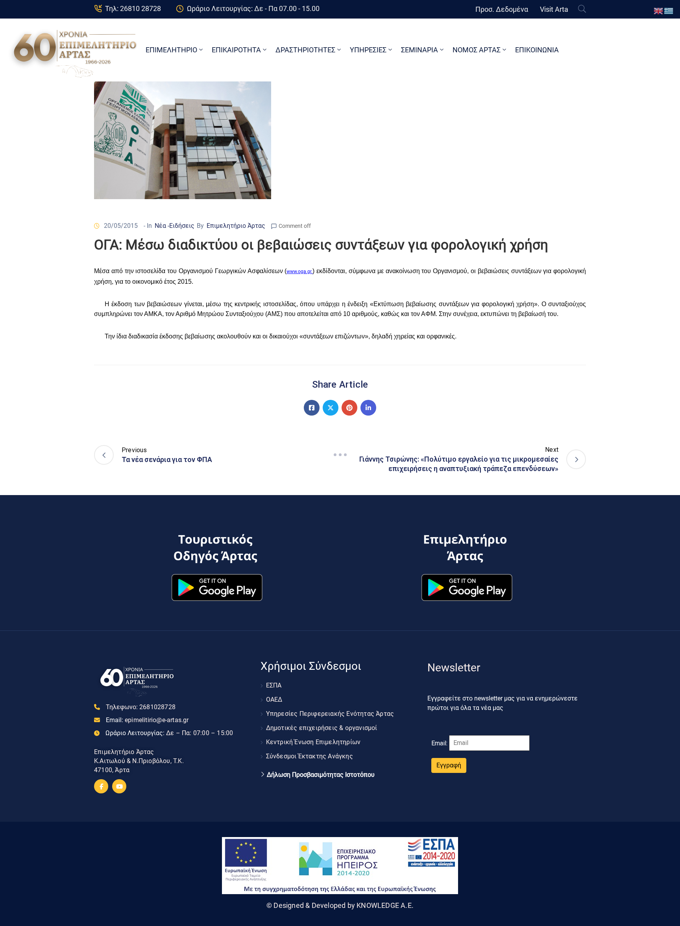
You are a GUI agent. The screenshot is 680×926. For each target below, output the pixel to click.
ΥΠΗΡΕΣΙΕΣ (368, 50)
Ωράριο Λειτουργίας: (169, 733)
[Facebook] (312, 408)
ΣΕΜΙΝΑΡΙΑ (419, 50)
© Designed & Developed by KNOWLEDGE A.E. (340, 905)
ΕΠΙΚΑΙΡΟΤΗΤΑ (236, 50)
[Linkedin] (368, 408)
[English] (659, 10)
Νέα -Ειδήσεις (174, 225)
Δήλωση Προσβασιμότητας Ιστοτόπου (321, 775)
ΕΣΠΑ (274, 685)
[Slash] (340, 455)
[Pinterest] (349, 408)
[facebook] (101, 786)
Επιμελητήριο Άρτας (236, 225)
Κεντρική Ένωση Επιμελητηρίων (313, 742)
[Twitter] (330, 408)
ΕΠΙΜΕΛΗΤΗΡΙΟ (171, 50)
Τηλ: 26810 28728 (133, 8)
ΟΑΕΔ (274, 699)
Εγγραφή (448, 765)
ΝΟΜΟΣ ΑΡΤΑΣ (477, 50)
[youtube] (119, 786)
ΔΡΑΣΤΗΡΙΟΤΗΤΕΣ (305, 50)
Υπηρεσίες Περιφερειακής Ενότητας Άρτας (330, 713)
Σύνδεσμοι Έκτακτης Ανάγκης (309, 756)
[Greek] (669, 10)
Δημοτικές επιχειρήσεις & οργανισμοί (321, 728)
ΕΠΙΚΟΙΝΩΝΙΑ (537, 50)
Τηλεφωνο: (141, 707)
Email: (147, 720)
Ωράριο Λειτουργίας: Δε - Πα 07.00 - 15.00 (253, 8)
